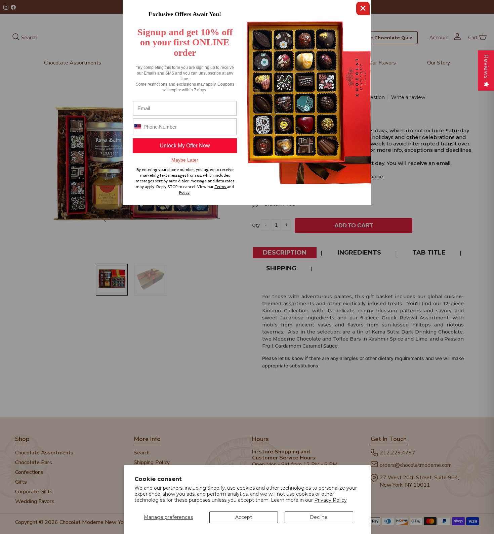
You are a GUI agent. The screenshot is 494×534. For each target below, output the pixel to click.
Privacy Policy (330, 500)
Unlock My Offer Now (185, 145)
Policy (184, 192)
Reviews (486, 66)
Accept (243, 517)
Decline (319, 517)
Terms (220, 186)
